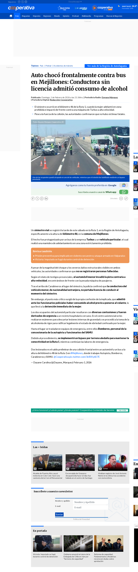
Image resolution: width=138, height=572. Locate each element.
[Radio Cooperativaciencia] (81, 8)
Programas (98, 16)
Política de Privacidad (81, 519)
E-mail (57, 506)
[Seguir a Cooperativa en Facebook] (19, 2)
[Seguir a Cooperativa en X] (22, 2)
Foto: (35, 122)
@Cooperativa (61, 356)
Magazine (26, 16)
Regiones (47, 16)
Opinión (66, 16)
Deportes (36, 16)
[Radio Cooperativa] (102, 8)
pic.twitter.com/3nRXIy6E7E (84, 356)
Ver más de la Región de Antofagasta (107, 66)
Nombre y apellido (62, 501)
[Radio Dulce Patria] (63, 8)
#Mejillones (76, 353)
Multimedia (86, 16)
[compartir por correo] (121, 198)
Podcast (75, 16)
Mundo (57, 16)
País (17, 16)
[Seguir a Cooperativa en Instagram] (26, 2)
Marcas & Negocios (114, 16)
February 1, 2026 (83, 362)
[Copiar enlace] (126, 198)
